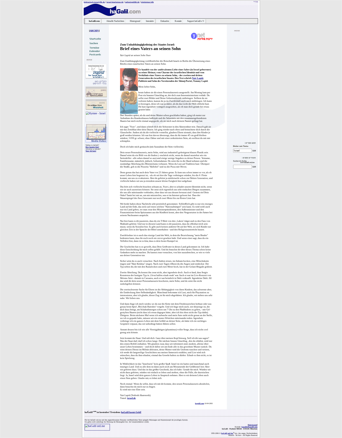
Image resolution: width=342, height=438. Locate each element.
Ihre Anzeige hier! (92, 147)
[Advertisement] (244, 86)
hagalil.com (199, 403)
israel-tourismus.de (115, 2)
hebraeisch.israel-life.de (94, 2)
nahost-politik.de (132, 2)
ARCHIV (94, 30)
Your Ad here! (91, 151)
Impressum (252, 425)
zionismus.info (147, 2)
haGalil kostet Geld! (131, 412)
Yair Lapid (197, 78)
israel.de (131, 398)
